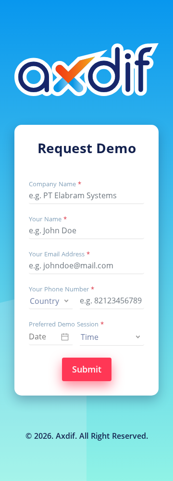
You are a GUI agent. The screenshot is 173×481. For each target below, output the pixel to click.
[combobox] (51, 301)
